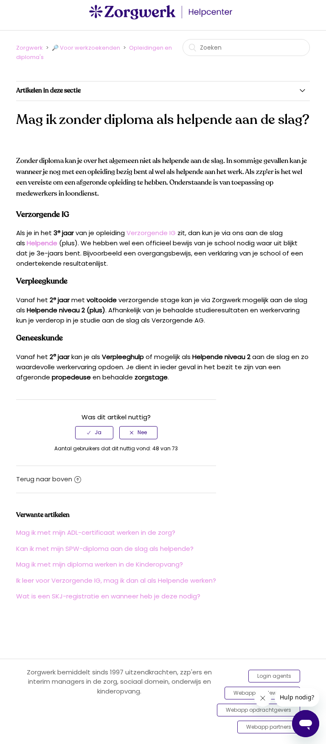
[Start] (163, 17)
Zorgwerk (29, 48)
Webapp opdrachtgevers (258, 709)
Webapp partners (268, 726)
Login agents (274, 675)
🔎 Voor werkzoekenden (86, 48)
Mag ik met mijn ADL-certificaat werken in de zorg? (95, 532)
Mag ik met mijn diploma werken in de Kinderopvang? (99, 564)
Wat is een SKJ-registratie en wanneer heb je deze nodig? (108, 596)
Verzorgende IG (151, 232)
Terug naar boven (44, 478)
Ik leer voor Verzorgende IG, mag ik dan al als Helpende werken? (116, 580)
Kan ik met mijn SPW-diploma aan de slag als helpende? (105, 548)
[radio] (94, 432)
